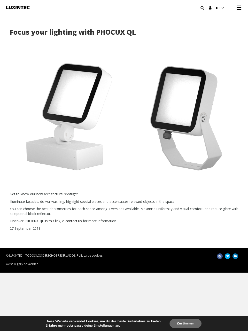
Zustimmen (185, 323)
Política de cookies (89, 255)
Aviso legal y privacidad (22, 264)
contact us (73, 221)
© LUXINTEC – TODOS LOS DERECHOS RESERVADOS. (41, 255)
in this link (52, 221)
